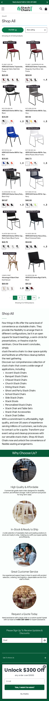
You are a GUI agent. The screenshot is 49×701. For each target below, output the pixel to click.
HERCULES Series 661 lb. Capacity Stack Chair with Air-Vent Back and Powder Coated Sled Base (36, 194)
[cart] (46, 10)
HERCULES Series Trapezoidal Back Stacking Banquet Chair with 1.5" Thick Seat (13, 67)
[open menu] (2, 8)
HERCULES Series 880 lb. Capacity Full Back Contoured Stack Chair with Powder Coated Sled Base (36, 111)
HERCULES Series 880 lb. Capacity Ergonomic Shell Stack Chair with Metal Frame (13, 152)
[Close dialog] (44, 666)
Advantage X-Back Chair (10, 277)
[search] (41, 8)
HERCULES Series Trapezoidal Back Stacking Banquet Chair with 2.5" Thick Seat (36, 67)
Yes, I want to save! (24, 687)
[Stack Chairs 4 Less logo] (25, 9)
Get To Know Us (8, 658)
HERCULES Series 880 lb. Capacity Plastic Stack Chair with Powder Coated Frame (13, 111)
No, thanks (24, 694)
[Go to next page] (39, 297)
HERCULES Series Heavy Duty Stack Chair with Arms (13, 194)
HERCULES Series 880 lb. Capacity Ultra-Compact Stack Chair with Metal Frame (36, 152)
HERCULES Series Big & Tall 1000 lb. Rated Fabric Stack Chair (36, 277)
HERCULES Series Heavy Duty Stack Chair (36, 236)
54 (34, 298)
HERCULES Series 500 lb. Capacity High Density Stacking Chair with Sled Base (13, 236)
